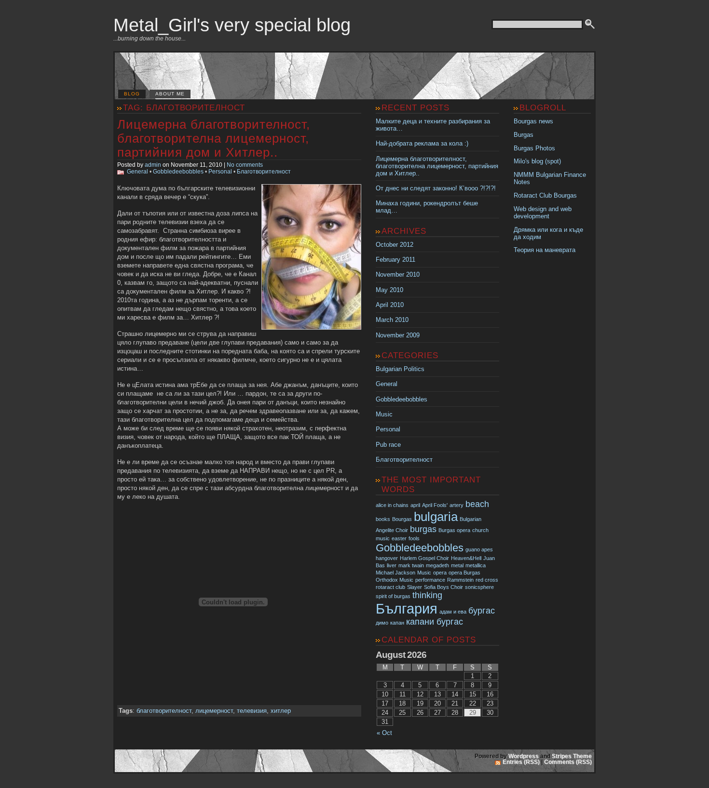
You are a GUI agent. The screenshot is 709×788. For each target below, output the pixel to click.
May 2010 (389, 290)
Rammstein (460, 580)
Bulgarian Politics (400, 369)
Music (384, 414)
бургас (481, 610)
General (137, 171)
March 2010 (392, 319)
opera (440, 572)
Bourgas (402, 519)
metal (457, 565)
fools (414, 538)
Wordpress (523, 756)
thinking (427, 595)
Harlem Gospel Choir (424, 558)
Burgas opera (454, 530)
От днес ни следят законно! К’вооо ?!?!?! (436, 188)
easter (399, 538)
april (415, 505)
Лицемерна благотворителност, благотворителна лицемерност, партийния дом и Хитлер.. (213, 138)
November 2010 (398, 274)
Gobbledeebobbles (178, 171)
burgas (423, 529)
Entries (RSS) (521, 762)
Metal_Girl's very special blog (232, 24)
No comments (245, 165)
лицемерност (214, 710)
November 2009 (398, 335)
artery (457, 505)
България (406, 608)
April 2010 (390, 304)
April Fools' (435, 505)
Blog (132, 93)
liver (391, 565)
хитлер (281, 710)
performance (430, 580)
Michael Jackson (395, 572)
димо (382, 623)
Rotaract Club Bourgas (545, 195)
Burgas (523, 134)
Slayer (414, 587)
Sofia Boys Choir (443, 587)
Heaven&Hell (466, 558)
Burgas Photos (534, 148)
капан (397, 623)
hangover (387, 558)
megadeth (437, 565)
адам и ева (452, 611)
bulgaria (436, 516)
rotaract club (390, 587)
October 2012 (394, 244)
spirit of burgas (393, 596)
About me (170, 93)
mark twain (411, 565)
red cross (487, 580)
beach (477, 504)
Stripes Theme (572, 756)
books (383, 519)
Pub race (388, 444)
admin (153, 165)
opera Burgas (464, 572)
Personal (220, 171)
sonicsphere (479, 587)
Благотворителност (264, 171)
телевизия (252, 710)
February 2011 (395, 259)
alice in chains (392, 505)
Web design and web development (543, 212)
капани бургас (434, 622)
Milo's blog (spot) (537, 161)
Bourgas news (533, 121)
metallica (475, 565)
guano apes (479, 549)
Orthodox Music (394, 580)
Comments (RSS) (568, 762)
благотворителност (163, 710)
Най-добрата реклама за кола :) (422, 143)
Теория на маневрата (544, 250)
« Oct (384, 732)
